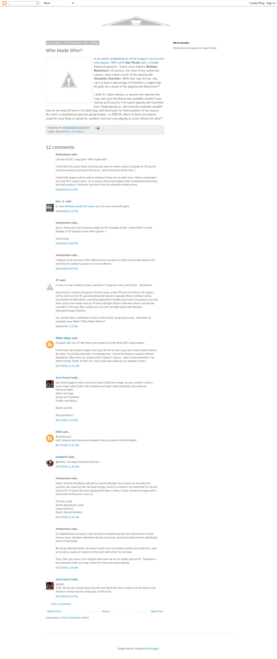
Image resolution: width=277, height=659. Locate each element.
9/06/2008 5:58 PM (67, 243)
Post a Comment (61, 604)
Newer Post (54, 611)
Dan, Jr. (60, 201)
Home (105, 611)
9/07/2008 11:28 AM (67, 466)
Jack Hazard (63, 377)
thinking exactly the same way (82, 206)
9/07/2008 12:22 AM (67, 366)
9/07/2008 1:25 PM (67, 567)
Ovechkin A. (78, 131)
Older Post (157, 611)
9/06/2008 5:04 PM (67, 189)
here (182, 48)
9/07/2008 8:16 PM (67, 596)
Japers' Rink (209, 48)
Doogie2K (62, 456)
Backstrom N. (63, 131)
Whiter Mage (63, 338)
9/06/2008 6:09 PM (67, 268)
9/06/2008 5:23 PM (67, 211)
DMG (59, 431)
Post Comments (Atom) (75, 617)
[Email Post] (97, 127)
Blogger (154, 648)
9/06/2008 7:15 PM (67, 326)
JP (57, 280)
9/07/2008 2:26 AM (67, 420)
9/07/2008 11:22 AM (67, 445)
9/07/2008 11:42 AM (67, 517)
